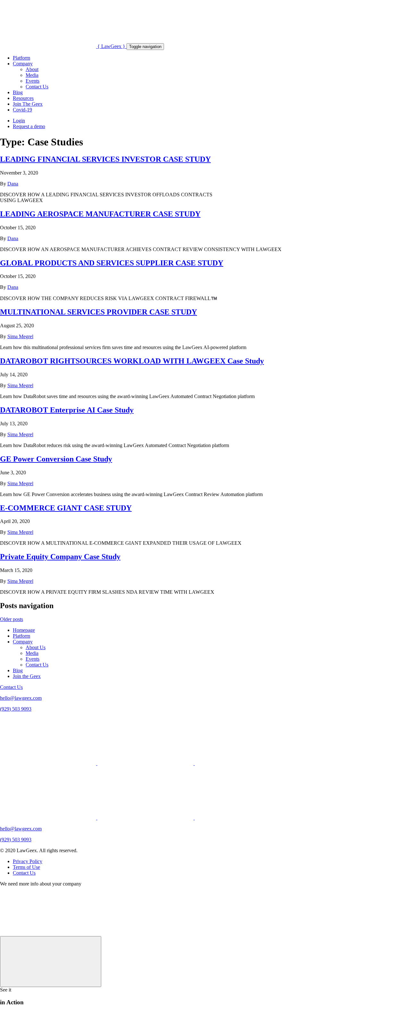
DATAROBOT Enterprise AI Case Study (67, 410)
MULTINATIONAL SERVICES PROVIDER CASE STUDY (98, 312)
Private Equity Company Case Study (60, 556)
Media (32, 75)
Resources (23, 98)
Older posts (11, 619)
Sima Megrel (20, 336)
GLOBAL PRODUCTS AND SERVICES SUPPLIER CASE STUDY (111, 263)
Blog (18, 92)
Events (32, 81)
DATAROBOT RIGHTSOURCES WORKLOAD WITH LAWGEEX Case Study (132, 361)
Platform (21, 58)
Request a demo (29, 126)
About (32, 69)
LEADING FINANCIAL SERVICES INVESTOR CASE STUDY (105, 159)
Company (23, 63)
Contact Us (37, 86)
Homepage (24, 630)
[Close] (50, 961)
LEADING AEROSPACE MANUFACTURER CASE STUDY (100, 214)
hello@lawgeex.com (21, 698)
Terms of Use (26, 867)
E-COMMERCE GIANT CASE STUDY (66, 508)
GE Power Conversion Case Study (56, 459)
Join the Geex (27, 676)
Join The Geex (28, 104)
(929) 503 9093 (15, 709)
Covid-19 (22, 109)
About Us (35, 647)
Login (19, 120)
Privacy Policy (27, 861)
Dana (12, 183)
